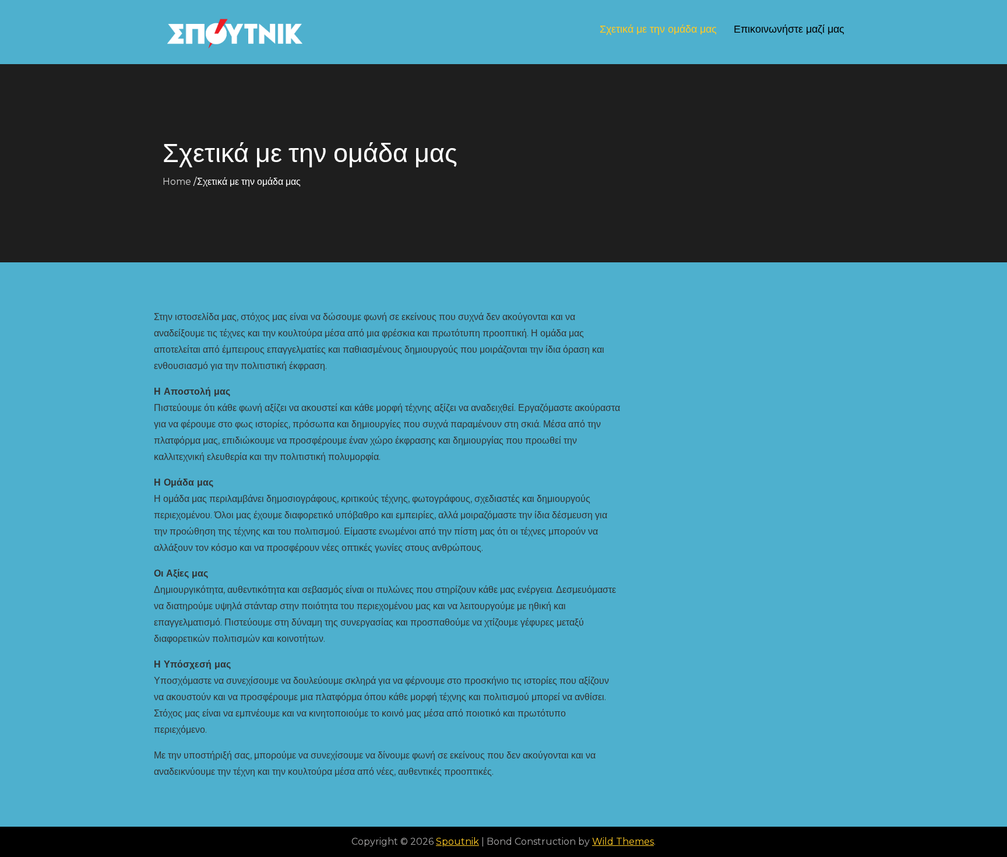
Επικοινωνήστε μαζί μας (789, 29)
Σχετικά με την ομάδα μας (658, 29)
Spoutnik (457, 841)
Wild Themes (623, 841)
